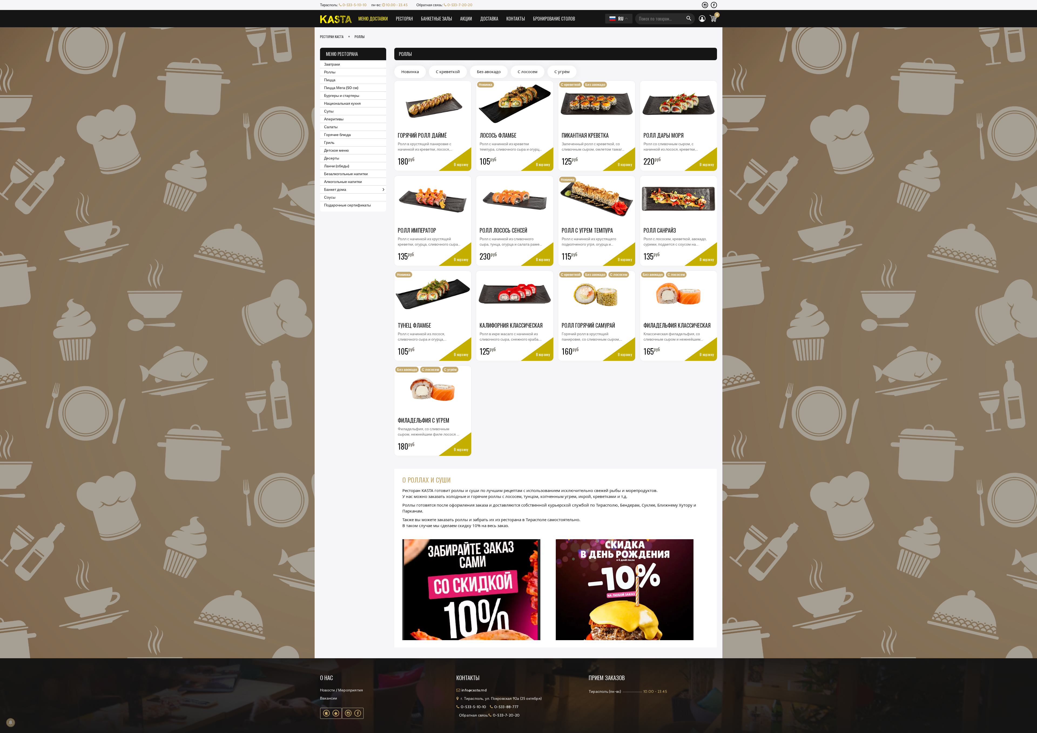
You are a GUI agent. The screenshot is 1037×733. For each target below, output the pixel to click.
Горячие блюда (337, 134)
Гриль (329, 142)
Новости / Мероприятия (341, 690)
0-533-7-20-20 (459, 5)
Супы (329, 111)
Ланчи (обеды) (336, 166)
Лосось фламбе (498, 135)
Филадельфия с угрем (423, 420)
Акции (466, 18)
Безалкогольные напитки (346, 173)
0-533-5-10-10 (354, 5)
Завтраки (332, 64)
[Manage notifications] (10, 722)
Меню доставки (373, 18)
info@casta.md (474, 690)
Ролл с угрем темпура (587, 230)
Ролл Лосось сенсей (503, 230)
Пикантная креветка (585, 135)
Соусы (329, 197)
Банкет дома (335, 189)
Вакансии (328, 698)
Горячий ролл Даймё (422, 135)
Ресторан (404, 18)
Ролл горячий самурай (588, 325)
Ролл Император (417, 230)
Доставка (489, 18)
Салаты (331, 126)
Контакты (515, 18)
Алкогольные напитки (343, 181)
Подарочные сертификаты (347, 205)
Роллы (329, 72)
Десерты (331, 158)
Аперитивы (334, 119)
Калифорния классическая (511, 325)
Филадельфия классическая (677, 325)
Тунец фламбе (414, 325)
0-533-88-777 (506, 706)
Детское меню (336, 150)
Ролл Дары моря (664, 135)
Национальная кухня (342, 103)
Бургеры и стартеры (341, 95)
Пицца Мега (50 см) (341, 87)
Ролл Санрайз (660, 230)
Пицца (329, 79)
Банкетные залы (436, 18)
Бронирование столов (554, 18)
